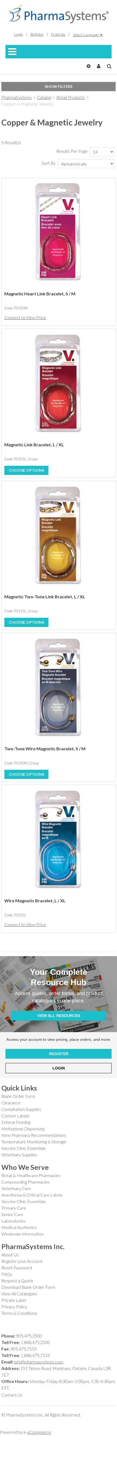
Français (58, 34)
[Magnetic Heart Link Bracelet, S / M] (58, 234)
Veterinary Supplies (19, 1154)
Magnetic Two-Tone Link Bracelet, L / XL (44, 596)
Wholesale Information (22, 1233)
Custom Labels (15, 1115)
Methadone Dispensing (22, 1128)
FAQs (6, 1274)
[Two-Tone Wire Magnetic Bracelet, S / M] (58, 689)
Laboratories (13, 1220)
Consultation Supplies (21, 1109)
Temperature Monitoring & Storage (33, 1141)
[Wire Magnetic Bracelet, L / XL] (58, 841)
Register (37, 34)
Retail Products (70, 97)
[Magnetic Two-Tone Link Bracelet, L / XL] (58, 537)
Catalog (44, 97)
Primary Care (13, 1207)
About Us (10, 1254)
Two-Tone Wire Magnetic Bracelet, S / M (44, 748)
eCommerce (39, 1432)
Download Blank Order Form (28, 1287)
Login (18, 34)
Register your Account (21, 1261)
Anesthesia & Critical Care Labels (32, 1194)
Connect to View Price (25, 317)
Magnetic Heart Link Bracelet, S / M (39, 293)
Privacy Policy (14, 1306)
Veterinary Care (16, 1188)
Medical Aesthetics (19, 1227)
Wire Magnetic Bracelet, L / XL (35, 900)
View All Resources (58, 1015)
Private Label (13, 1300)
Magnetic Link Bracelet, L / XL (34, 444)
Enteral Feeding (15, 1122)
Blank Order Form (18, 1096)
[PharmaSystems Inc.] (58, 14)
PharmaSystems (16, 97)
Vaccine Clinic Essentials (23, 1148)
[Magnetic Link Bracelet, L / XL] (58, 385)
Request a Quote (17, 1280)
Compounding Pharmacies (25, 1181)
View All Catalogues (19, 1293)
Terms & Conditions (19, 1313)
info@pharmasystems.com (38, 1361)
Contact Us (11, 1394)
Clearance (10, 1102)
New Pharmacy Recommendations (33, 1135)
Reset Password (16, 1267)
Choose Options (26, 470)
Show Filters (58, 86)
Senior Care (12, 1214)
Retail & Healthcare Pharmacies (30, 1175)
